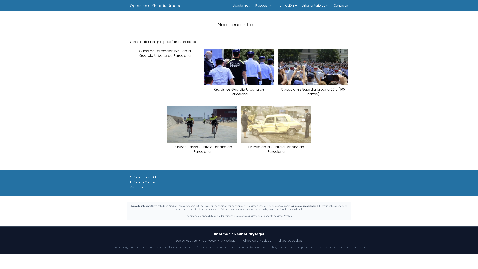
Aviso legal (228, 240)
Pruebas (261, 5)
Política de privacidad (144, 177)
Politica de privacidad (256, 240)
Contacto (341, 5)
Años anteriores (313, 5)
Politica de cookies (289, 240)
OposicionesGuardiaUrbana (156, 5)
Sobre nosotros (186, 240)
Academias (241, 5)
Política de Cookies (143, 182)
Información (285, 5)
